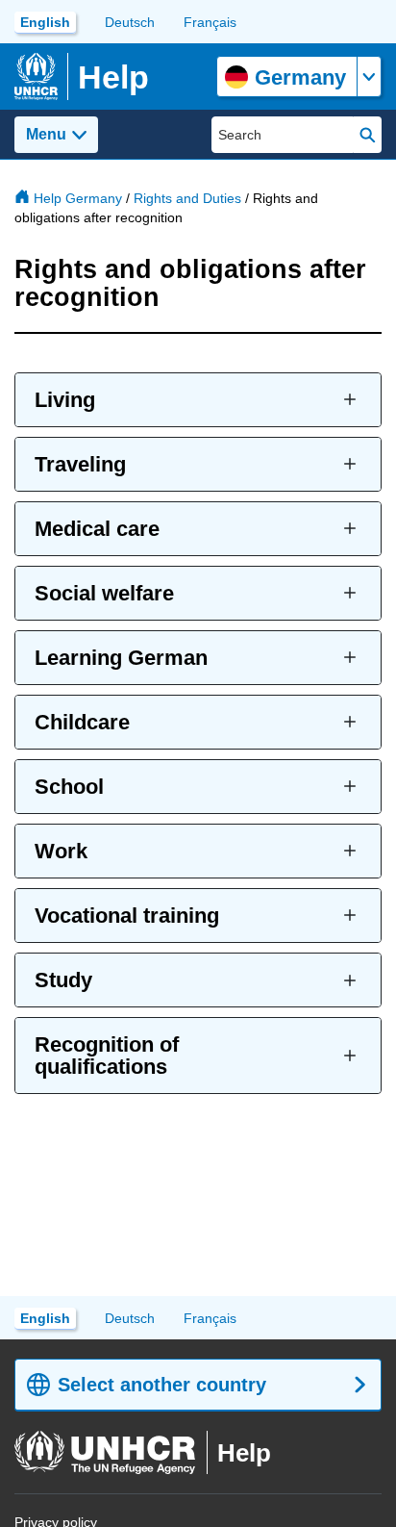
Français (210, 22)
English (45, 22)
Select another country (162, 1384)
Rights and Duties (187, 198)
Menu (46, 134)
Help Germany (78, 198)
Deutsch (130, 22)
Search (368, 134)
